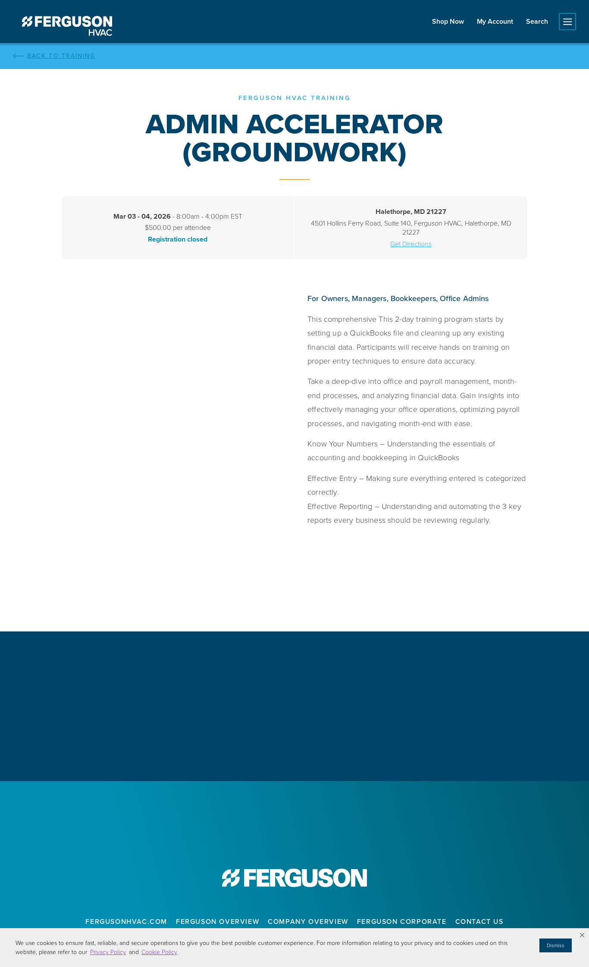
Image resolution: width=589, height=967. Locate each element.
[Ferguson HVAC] (67, 26)
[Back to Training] (294, 56)
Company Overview (308, 921)
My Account (495, 21)
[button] (582, 935)
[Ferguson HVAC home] (294, 878)
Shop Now (448, 21)
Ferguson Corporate (402, 921)
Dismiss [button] (555, 945)
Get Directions (411, 244)
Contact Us (479, 921)
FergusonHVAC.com (126, 921)
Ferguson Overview (217, 921)
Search (537, 21)
